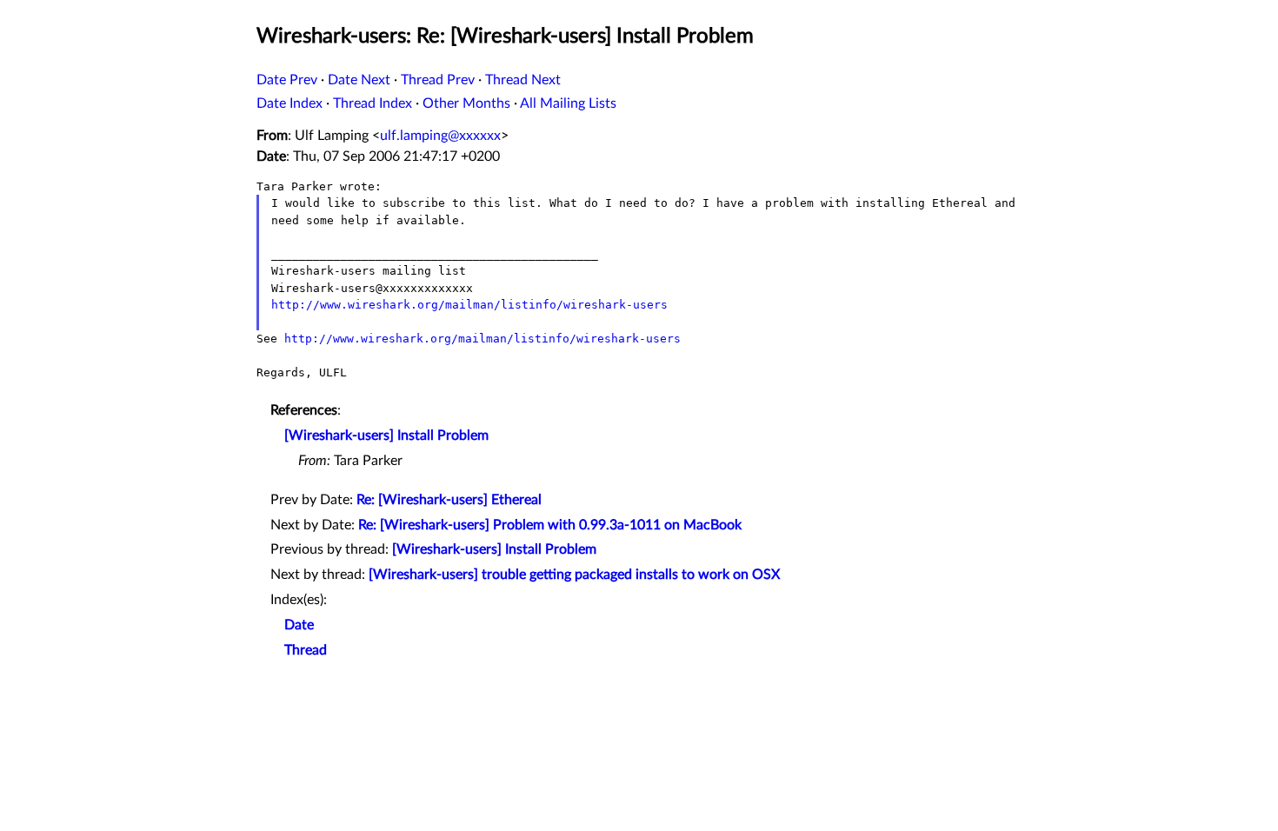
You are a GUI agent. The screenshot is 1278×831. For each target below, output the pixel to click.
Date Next (359, 80)
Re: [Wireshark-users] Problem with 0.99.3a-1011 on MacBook (550, 525)
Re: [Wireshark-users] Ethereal (449, 500)
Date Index (289, 103)
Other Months (466, 103)
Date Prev (286, 80)
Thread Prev (438, 80)
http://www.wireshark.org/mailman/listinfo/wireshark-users (469, 304)
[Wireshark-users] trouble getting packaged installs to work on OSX (574, 575)
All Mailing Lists (568, 103)
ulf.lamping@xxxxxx (440, 136)
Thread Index (372, 103)
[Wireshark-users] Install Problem (386, 435)
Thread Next (523, 80)
